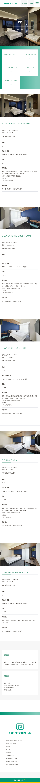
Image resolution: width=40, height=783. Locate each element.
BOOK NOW (18, 780)
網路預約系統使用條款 (11, 758)
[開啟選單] (37, 3)
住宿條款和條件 (10, 755)
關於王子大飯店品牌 (11, 743)
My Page (31, 3)
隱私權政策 (8, 752)
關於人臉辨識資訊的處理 (12, 764)
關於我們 (8, 746)
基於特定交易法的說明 (11, 761)
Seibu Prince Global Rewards (14, 740)
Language (24, 3)
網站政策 (8, 749)
